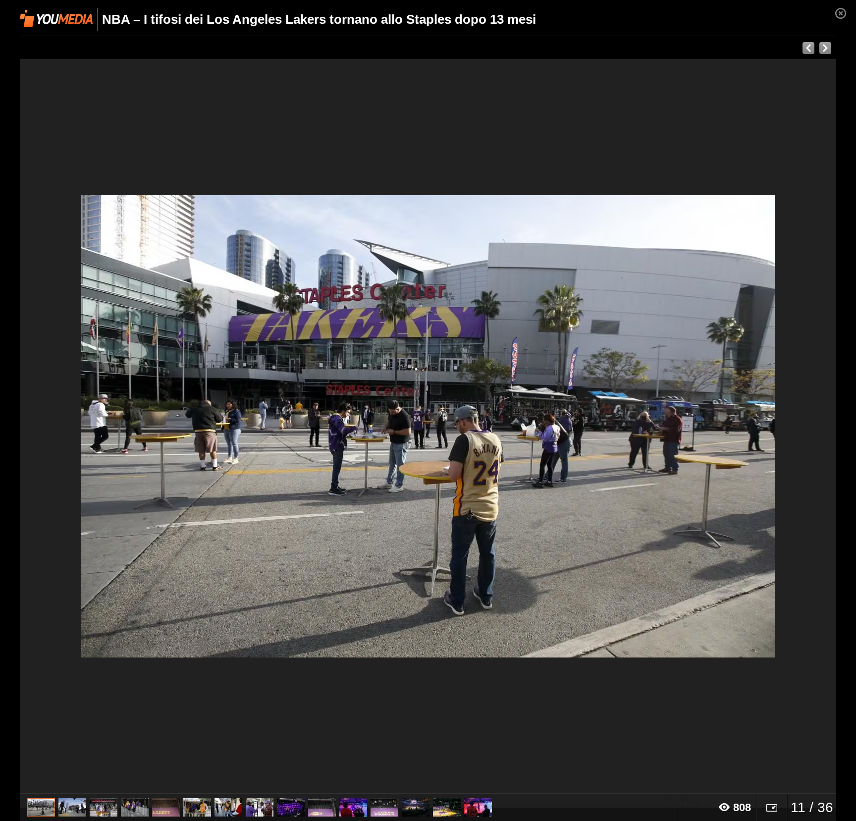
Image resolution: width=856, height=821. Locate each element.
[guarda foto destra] (509, 426)
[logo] (56, 18)
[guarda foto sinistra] (101, 426)
